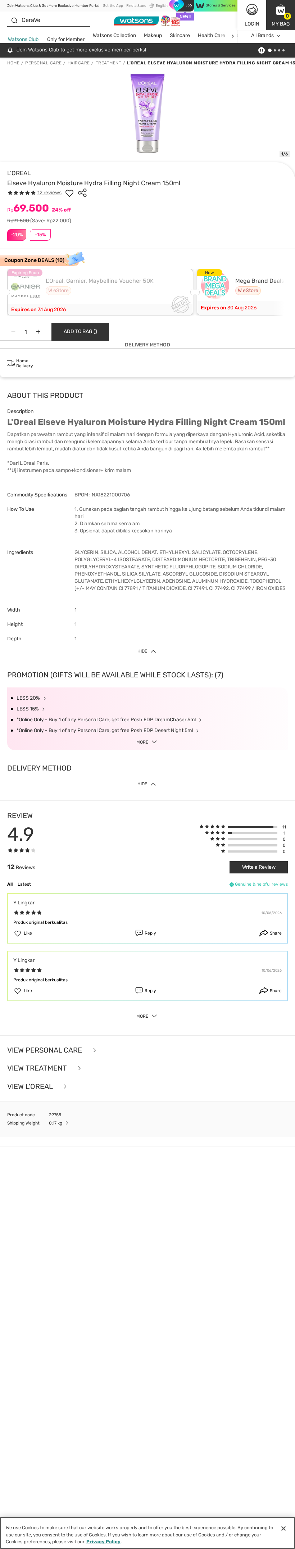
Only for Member (66, 39)
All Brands (262, 35)
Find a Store (136, 6)
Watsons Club (23, 39)
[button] (280, 15)
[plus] (38, 331)
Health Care (211, 35)
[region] (147, 1533)
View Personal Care (45, 1050)
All (10, 884)
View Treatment (38, 1068)
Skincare (180, 35)
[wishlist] (69, 192)
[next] (232, 35)
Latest (24, 884)
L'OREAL (19, 173)
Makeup (153, 35)
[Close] (283, 1528)
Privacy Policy (103, 1541)
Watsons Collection (114, 35)
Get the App (113, 6)
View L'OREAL (30, 1086)
